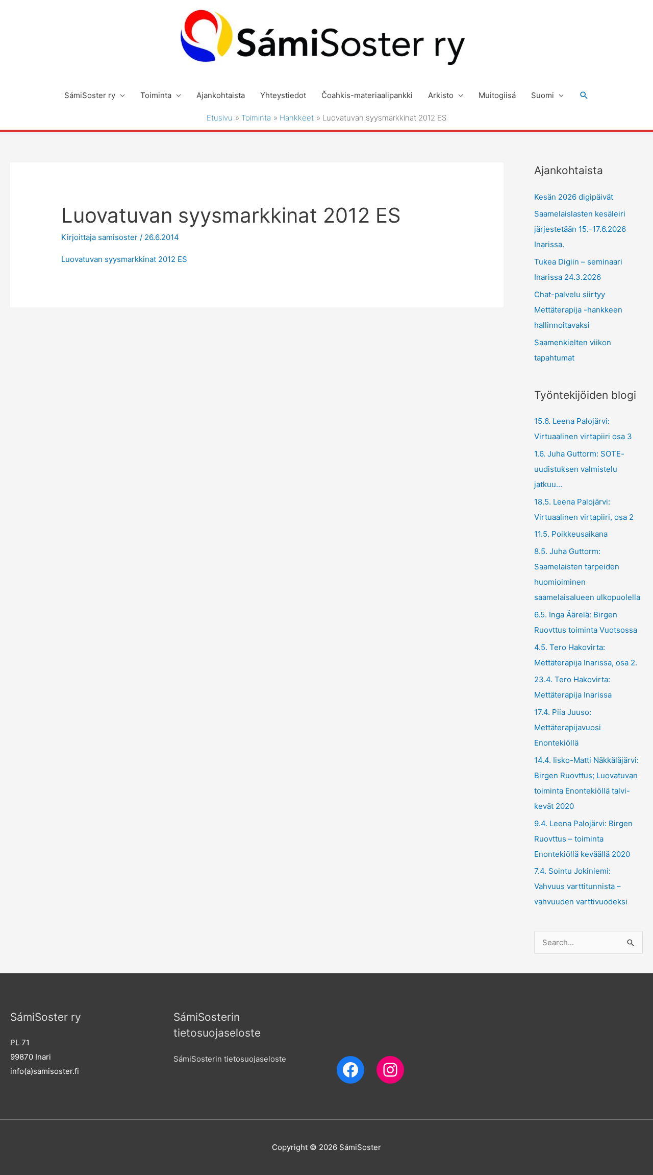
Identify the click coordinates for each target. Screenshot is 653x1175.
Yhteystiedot (283, 95)
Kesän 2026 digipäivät (573, 197)
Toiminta (155, 95)
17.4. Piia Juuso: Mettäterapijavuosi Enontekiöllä (567, 727)
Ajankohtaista (220, 95)
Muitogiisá (497, 95)
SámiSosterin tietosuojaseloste (229, 1059)
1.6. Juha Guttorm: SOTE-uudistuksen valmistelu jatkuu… (579, 469)
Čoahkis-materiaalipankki (367, 95)
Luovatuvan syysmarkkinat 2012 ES (124, 259)
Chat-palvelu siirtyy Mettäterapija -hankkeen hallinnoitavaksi (578, 310)
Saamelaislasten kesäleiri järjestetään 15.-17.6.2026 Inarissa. (580, 229)
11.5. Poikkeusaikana (571, 534)
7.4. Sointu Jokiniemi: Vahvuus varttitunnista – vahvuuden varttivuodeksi (580, 886)
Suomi (542, 95)
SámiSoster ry (89, 95)
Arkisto (441, 95)
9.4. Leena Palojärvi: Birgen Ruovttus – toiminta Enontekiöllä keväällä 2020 (583, 839)
